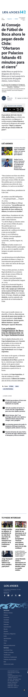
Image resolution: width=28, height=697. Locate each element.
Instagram (8, 595)
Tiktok (12, 595)
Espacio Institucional (9, 645)
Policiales (6, 622)
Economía (6, 617)
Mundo (6, 629)
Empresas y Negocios (9, 634)
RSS (5, 662)
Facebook (5, 595)
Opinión (6, 631)
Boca (17, 386)
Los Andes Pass (8, 650)
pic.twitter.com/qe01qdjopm (11, 236)
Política (6, 615)
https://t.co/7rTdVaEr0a (10, 234)
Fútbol (11, 386)
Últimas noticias (8, 613)
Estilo (5, 636)
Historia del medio (9, 664)
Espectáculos (7, 627)
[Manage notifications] (24, 690)
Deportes (9, 19)
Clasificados (7, 655)
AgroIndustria (7, 638)
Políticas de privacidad (10, 659)
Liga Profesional (8, 389)
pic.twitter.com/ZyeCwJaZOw (12, 278)
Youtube (19, 595)
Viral (5, 643)
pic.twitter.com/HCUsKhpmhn (12, 197)
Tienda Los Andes (9, 652)
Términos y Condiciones (10, 657)
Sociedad (6, 620)
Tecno (5, 641)
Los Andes (3, 19)
